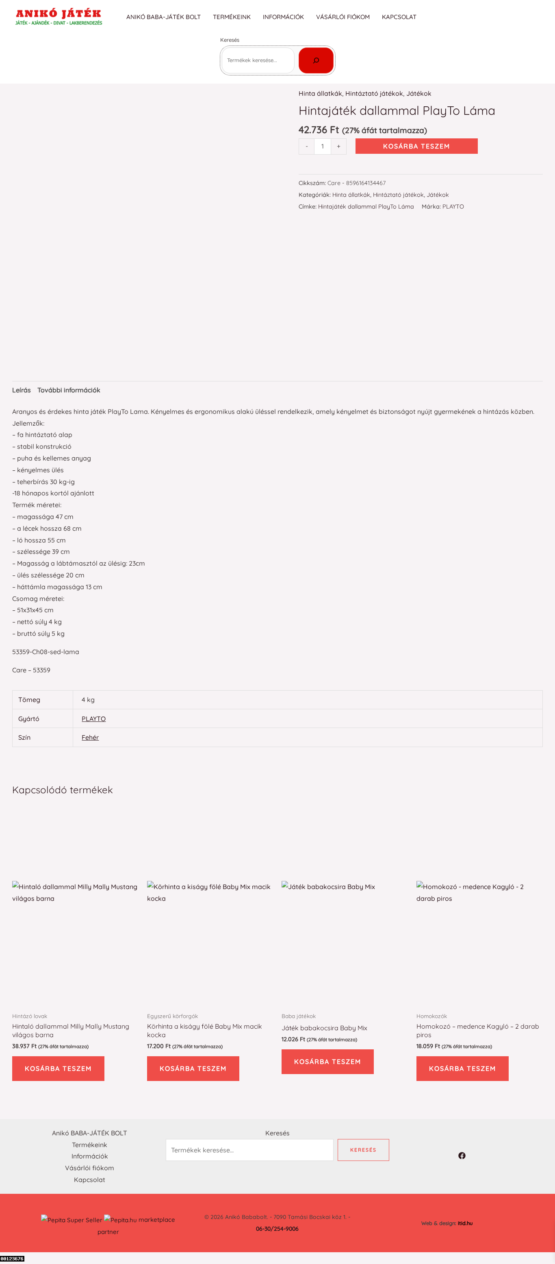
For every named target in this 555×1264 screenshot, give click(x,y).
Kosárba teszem (416, 146)
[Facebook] (537, 17)
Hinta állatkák (320, 93)
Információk (283, 17)
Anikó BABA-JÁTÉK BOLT (163, 17)
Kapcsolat (399, 17)
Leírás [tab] (21, 390)
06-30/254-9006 (277, 1228)
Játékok (418, 93)
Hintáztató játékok (374, 93)
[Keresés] (316, 60)
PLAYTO (453, 206)
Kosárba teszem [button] (58, 1068)
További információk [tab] (68, 390)
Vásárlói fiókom (343, 17)
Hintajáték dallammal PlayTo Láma (366, 206)
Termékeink (232, 17)
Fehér (90, 737)
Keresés (229, 40)
